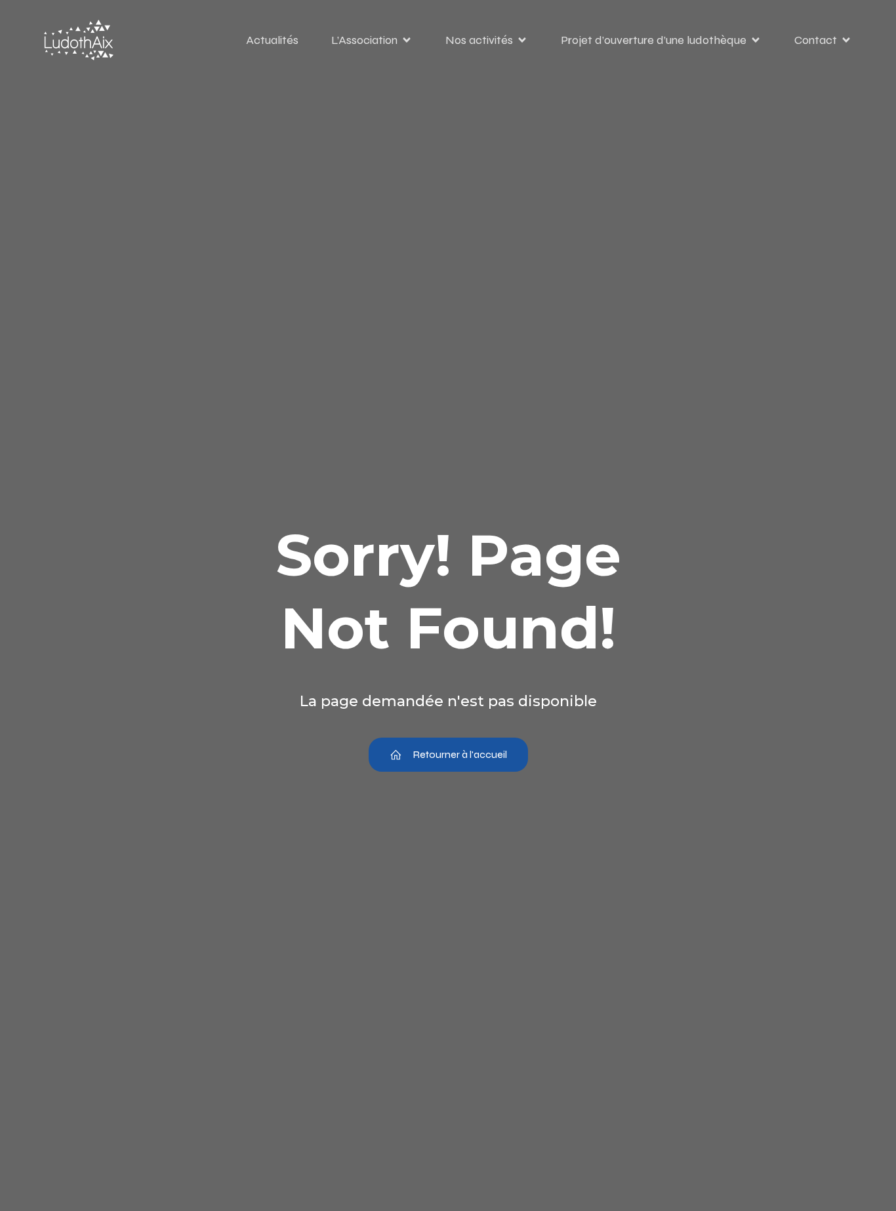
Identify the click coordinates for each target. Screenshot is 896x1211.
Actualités (272, 40)
